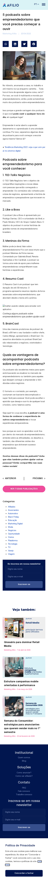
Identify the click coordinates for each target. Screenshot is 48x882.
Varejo (10, 550)
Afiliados (11, 507)
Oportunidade (14, 534)
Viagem (11, 554)
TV (9, 547)
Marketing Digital (15, 523)
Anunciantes (13, 510)
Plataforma (12, 540)
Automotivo (13, 513)
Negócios (12, 530)
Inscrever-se (24, 584)
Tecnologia (12, 544)
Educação (12, 520)
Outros (11, 537)
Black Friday (13, 517)
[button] (6, 44)
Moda (10, 527)
